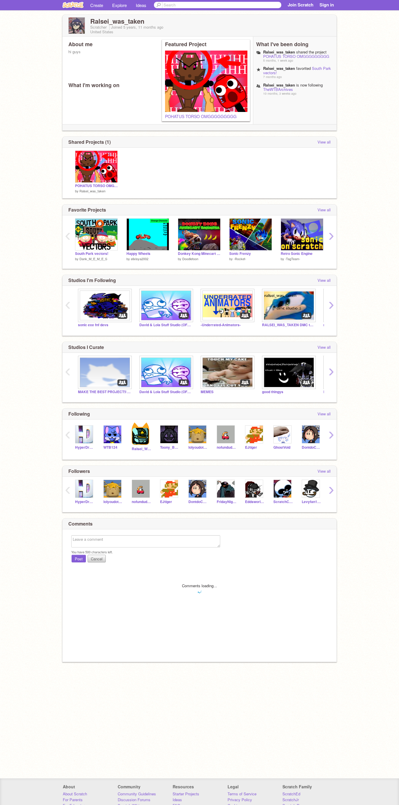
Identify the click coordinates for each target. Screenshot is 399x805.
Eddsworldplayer (255, 501)
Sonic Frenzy (240, 253)
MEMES (207, 391)
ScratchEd (291, 794)
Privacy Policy (240, 799)
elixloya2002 (139, 258)
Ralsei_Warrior (141, 448)
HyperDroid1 (85, 447)
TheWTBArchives (278, 89)
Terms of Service (242, 794)
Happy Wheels (138, 253)
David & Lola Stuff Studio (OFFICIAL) (165, 324)
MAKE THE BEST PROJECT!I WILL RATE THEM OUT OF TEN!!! (104, 391)
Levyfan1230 (311, 501)
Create (96, 5)
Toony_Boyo (170, 447)
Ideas (141, 5)
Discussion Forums (134, 799)
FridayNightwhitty (226, 501)
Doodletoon (190, 258)
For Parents (73, 799)
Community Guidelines (137, 794)
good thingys (272, 391)
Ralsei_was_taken (92, 191)
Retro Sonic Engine (297, 253)
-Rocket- (240, 258)
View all (324, 142)
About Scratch (75, 794)
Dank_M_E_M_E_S (93, 258)
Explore (119, 5)
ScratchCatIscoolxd (283, 501)
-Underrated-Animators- (221, 324)
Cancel (97, 559)
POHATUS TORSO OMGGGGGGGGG (201, 116)
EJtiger (251, 447)
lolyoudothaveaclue (198, 447)
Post (79, 559)
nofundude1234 (226, 447)
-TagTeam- (292, 258)
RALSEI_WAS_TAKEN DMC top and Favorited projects (288, 324)
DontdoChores (311, 447)
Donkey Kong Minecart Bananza (199, 253)
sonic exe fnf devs (93, 324)
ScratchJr (290, 799)
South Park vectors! (91, 253)
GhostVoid (281, 447)
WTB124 (110, 447)
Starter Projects (186, 794)
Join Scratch (300, 4)
